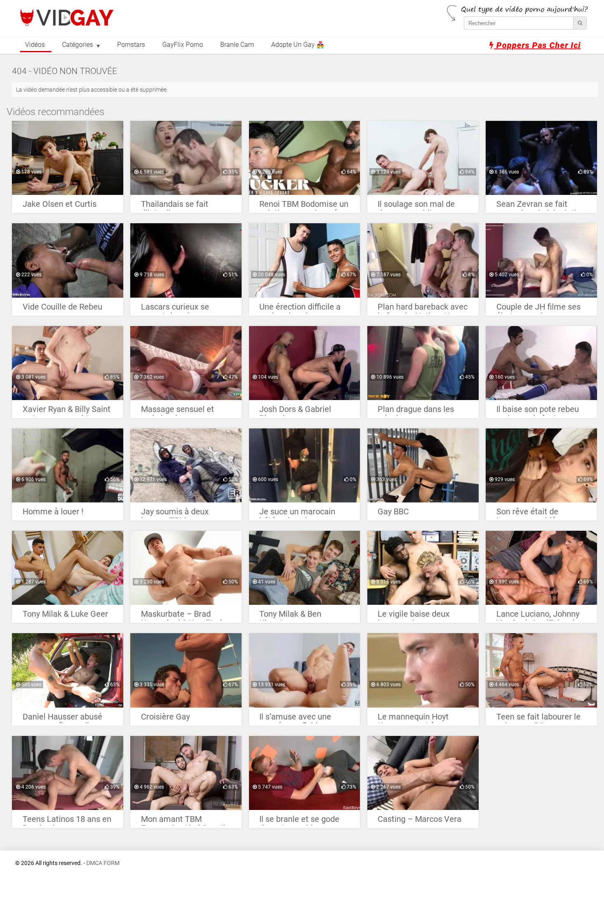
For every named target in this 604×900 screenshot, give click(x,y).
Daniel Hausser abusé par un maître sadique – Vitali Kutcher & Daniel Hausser (66, 719)
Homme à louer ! (53, 511)
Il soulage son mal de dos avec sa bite (416, 206)
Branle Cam (237, 45)
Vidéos (35, 45)
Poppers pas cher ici (537, 45)
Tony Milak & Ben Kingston (290, 616)
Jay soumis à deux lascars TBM (175, 514)
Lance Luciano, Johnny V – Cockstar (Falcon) (537, 616)
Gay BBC (393, 511)
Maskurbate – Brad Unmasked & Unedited (181, 616)
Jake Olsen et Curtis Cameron (60, 206)
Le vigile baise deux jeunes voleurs (414, 616)
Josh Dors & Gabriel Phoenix (295, 411)
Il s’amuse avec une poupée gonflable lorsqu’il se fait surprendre (295, 719)
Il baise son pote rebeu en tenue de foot (537, 411)
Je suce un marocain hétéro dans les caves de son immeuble (299, 514)
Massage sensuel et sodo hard (177, 411)
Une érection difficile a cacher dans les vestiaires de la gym (300, 309)
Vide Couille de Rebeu (62, 307)
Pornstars (131, 45)
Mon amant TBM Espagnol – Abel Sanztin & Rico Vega (185, 821)
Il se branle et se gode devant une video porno (302, 821)
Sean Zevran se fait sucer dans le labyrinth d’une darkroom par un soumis (537, 206)
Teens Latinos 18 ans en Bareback (67, 821)
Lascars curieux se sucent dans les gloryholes (175, 309)
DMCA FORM (103, 863)
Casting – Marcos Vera (419, 819)
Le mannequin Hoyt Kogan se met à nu (413, 719)
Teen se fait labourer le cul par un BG (538, 719)
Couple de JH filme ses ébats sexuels (538, 309)
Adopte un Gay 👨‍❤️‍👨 (297, 45)
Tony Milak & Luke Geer (65, 614)
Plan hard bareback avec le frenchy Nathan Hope (423, 309)
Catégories (77, 45)
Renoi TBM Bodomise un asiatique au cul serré (303, 206)
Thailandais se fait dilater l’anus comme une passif (179, 206)
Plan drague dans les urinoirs (416, 411)
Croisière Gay (165, 717)
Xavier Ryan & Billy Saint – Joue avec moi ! (67, 411)
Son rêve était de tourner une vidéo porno (539, 514)
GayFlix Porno (182, 45)
